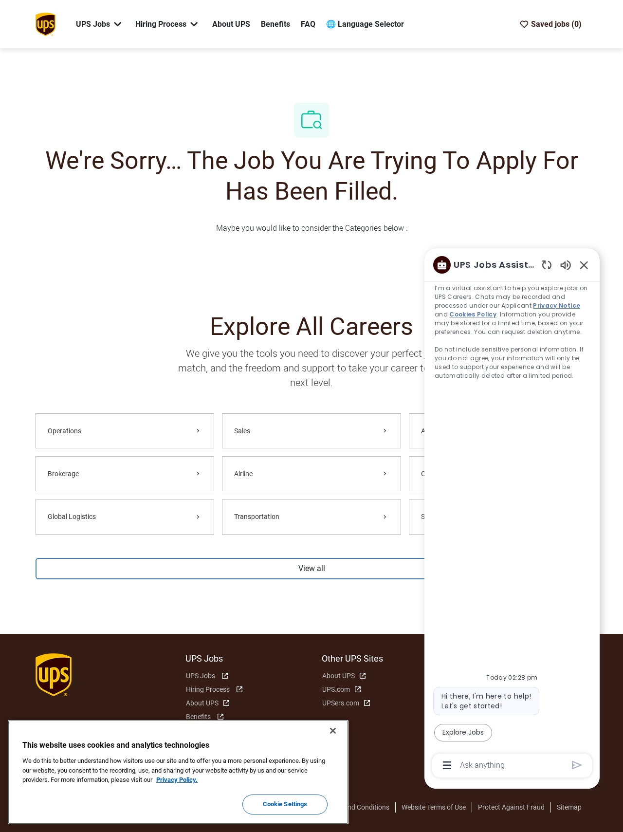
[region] (512, 514)
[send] (577, 765)
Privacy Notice (557, 305)
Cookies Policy (473, 314)
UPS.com (336, 689)
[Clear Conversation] (547, 264)
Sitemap (569, 807)
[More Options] (447, 765)
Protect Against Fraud (511, 807)
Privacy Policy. (177, 779)
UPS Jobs (200, 675)
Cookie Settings (285, 804)
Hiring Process (208, 689)
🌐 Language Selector (365, 24)
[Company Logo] (45, 23)
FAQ (308, 24)
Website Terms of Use (434, 807)
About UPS (231, 24)
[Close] (333, 730)
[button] (311, 568)
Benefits (275, 24)
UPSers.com (340, 703)
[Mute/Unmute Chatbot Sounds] (565, 265)
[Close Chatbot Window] (584, 265)
